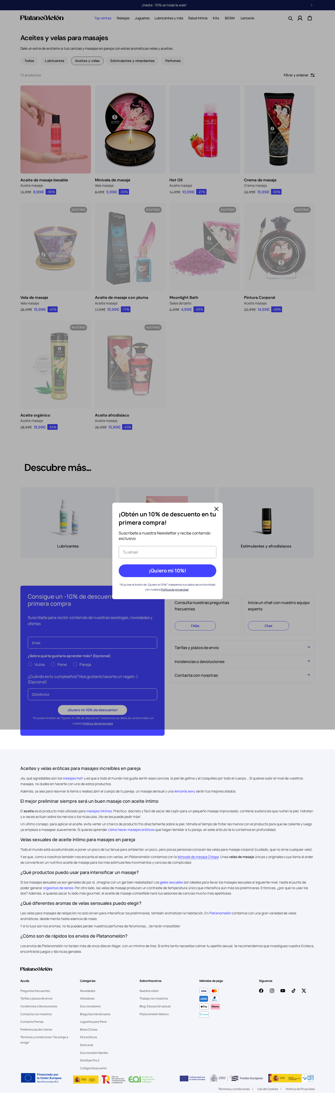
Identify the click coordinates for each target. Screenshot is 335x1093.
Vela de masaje (34, 297)
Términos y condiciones (234, 1089)
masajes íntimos (99, 811)
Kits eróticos (88, 1037)
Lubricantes (54, 60)
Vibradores (87, 998)
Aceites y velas (87, 60)
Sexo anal (86, 1045)
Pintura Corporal (259, 297)
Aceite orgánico (35, 415)
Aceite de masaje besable (44, 180)
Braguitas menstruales (95, 1014)
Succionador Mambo (94, 1053)
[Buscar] (290, 18)
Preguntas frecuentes (35, 991)
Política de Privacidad (300, 1089)
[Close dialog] (216, 508)
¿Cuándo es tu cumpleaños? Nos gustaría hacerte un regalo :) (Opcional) (83, 679)
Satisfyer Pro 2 (89, 1060)
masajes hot (72, 778)
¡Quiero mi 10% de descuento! (92, 710)
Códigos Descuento (93, 1068)
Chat (268, 626)
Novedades (87, 991)
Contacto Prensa (31, 1022)
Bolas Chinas (88, 1029)
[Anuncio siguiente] (312, 5)
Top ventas (102, 18)
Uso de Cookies (267, 1089)
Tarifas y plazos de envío (36, 998)
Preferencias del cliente (36, 1029)
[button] (103, 18)
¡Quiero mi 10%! (167, 570)
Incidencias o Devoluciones (38, 1006)
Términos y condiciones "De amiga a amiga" (44, 1040)
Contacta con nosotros (36, 1014)
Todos (29, 60)
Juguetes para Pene (93, 1022)
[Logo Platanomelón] (36, 972)
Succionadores (90, 1006)
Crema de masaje (260, 180)
